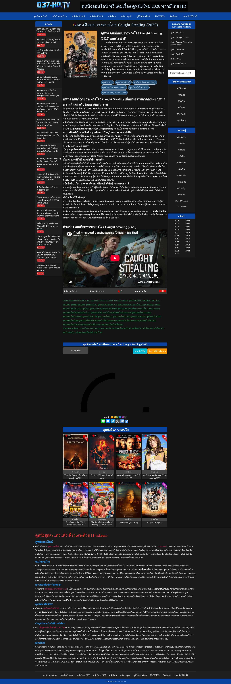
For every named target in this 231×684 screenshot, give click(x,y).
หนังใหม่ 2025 (96, 16)
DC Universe (181, 207)
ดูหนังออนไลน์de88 (70, 320)
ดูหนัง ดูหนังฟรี (123, 82)
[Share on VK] (122, 422)
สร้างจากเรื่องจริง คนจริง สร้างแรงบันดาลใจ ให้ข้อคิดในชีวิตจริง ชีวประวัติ (48, 79)
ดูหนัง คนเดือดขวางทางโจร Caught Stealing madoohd (139, 305)
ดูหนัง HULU (176, 59)
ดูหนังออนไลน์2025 (138, 316)
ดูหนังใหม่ (43, 647)
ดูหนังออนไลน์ (40, 16)
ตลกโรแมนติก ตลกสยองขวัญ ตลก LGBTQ (49, 51)
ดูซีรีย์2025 (156, 301)
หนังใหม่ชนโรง (59, 16)
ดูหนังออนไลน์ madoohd (72, 316)
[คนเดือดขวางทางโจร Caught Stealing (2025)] (75, 24)
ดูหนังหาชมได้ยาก (178, 64)
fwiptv (102, 301)
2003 (177, 223)
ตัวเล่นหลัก (75, 350)
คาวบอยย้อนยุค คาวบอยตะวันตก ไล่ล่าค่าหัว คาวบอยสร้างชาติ (48, 268)
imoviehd (117, 301)
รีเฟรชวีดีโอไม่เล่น (157, 351)
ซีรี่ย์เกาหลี (181, 89)
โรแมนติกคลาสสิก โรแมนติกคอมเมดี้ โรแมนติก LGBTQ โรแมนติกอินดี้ (48, 200)
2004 (187, 223)
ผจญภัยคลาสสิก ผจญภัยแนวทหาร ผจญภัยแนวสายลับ (48, 41)
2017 (177, 245)
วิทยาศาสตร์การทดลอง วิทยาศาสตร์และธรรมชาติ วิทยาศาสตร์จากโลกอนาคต (48, 213)
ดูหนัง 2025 (107, 82)
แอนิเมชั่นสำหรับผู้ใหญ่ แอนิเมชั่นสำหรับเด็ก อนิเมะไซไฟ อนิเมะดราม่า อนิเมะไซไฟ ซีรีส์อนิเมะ (48, 65)
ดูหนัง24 (85, 308)
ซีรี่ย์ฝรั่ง (181, 95)
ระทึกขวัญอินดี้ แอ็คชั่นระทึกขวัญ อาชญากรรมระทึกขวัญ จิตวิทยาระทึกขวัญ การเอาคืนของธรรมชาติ (48, 241)
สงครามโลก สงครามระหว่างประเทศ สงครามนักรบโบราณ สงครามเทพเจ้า (48, 255)
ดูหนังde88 (113, 308)
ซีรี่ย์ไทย (181, 108)
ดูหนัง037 (66, 308)
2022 (187, 251)
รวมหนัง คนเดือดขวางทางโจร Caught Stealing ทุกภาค (85, 328)
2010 (187, 233)
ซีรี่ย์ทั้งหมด (181, 121)
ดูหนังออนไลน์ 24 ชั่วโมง (101, 312)
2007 (177, 229)
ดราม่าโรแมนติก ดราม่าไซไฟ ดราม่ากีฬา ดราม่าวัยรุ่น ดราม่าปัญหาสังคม (48, 122)
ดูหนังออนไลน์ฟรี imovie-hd (104, 320)
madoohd (124, 301)
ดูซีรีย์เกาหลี (103, 305)
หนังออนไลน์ (118, 328)
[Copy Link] (127, 421)
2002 (187, 221)
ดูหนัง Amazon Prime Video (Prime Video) (181, 43)
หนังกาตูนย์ (126, 16)
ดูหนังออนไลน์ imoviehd (141, 312)
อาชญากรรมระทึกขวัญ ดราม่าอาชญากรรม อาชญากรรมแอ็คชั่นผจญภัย (48, 93)
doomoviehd (94, 301)
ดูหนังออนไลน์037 (105, 316)
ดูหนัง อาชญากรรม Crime (114, 92)
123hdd (81, 301)
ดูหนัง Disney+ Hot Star (180, 37)
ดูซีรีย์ (131, 301)
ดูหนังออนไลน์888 (154, 316)
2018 (187, 245)
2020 (187, 248)
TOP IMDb (160, 16)
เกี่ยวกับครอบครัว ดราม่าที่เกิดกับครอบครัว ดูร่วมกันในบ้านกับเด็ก (48, 135)
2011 (177, 236)
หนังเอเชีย (182, 182)
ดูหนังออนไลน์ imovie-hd (121, 312)
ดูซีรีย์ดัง (74, 305)
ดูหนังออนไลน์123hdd (121, 316)
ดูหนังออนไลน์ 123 (82, 312)
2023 (177, 254)
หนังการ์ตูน (181, 188)
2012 (187, 236)
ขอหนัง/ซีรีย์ (139, 351)
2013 (177, 239)
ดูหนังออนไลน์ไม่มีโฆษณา (112, 324)
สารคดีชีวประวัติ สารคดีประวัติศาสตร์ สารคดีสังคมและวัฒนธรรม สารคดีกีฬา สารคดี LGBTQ (48, 108)
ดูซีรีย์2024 (147, 301)
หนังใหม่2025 (159, 328)
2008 (187, 229)
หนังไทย (112, 16)
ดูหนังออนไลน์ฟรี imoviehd (127, 320)
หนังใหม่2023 (136, 328)
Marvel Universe (181, 201)
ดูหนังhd (121, 308)
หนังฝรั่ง (181, 143)
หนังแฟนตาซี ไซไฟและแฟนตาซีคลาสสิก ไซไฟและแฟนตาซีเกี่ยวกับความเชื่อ (48, 148)
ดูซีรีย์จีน (66, 305)
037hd (65, 301)
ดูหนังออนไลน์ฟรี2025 (147, 320)
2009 (177, 233)
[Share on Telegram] (113, 422)
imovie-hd (109, 301)
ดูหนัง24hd (104, 308)
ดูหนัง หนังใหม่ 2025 (138, 87)
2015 (177, 242)
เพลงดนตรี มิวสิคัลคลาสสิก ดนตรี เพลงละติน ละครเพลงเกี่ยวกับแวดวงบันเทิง (48, 177)
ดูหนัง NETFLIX (177, 33)
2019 (177, 248)
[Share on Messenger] (108, 422)
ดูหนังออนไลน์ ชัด (90, 316)
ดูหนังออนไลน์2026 (51, 608)
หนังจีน (182, 156)
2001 (177, 221)
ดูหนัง (152, 43)
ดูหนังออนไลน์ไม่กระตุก (91, 324)
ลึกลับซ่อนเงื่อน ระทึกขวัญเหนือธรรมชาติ (47, 188)
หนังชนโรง (181, 137)
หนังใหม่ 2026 (78, 16)
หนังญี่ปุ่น (181, 169)
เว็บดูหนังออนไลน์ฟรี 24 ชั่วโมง (89, 332)
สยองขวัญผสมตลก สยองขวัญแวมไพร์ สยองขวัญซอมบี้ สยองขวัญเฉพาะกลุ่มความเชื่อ (49, 163)
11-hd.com (162, 547)
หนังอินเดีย (181, 176)
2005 (177, 227)
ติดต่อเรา (174, 16)
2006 (187, 227)
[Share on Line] (103, 422)
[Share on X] (117, 422)
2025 (74, 291)
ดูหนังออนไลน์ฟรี (86, 320)
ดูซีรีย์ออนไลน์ (91, 305)
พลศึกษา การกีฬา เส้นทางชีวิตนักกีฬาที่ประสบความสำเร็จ (47, 226)
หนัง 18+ (181, 195)
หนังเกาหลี (181, 163)
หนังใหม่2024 (148, 328)
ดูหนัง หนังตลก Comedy (145, 82)
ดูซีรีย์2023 (138, 301)
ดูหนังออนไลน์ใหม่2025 (72, 324)
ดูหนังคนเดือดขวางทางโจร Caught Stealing (142, 308)
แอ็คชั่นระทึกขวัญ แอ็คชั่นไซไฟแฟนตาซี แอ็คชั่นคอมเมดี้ (48, 30)
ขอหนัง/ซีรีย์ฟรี (190, 16)
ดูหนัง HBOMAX (177, 49)
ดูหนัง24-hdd (95, 308)
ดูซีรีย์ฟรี (81, 305)
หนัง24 (110, 328)
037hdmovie (73, 301)
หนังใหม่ (127, 328)
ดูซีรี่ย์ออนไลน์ (143, 16)
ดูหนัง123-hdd (76, 308)
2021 (177, 251)
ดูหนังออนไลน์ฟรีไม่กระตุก (56, 589)
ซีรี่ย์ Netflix (181, 114)
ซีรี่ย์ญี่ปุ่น (181, 101)
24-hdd (87, 301)
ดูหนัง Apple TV (177, 54)
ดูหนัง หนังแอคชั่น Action (114, 87)
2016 (187, 242)
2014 (187, 239)
